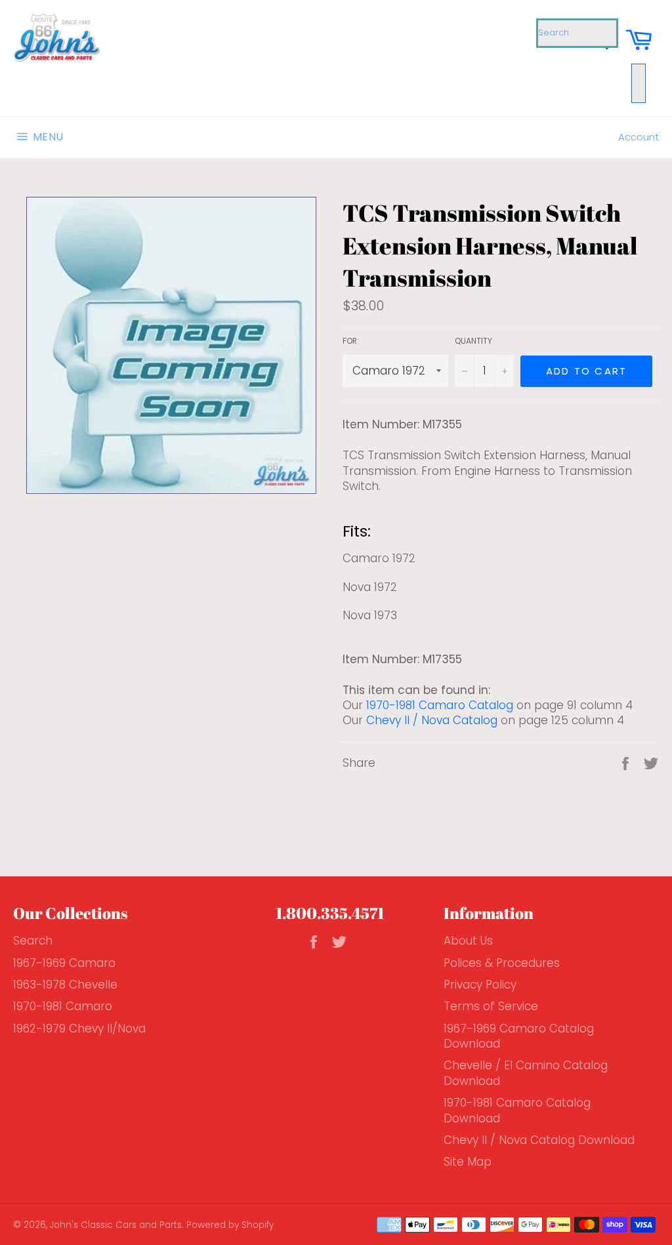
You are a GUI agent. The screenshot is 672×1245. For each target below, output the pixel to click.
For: (351, 341)
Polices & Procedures (502, 963)
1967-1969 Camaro (64, 963)
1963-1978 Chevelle (65, 984)
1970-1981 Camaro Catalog (439, 705)
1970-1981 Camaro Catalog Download (517, 1110)
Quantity (473, 341)
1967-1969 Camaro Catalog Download (519, 1036)
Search (32, 941)
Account (638, 137)
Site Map (468, 1162)
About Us (468, 941)
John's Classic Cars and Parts (116, 1225)
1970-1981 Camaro (62, 1006)
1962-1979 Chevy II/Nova (79, 1028)
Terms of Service (491, 1006)
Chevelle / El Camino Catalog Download (526, 1072)
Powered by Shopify (230, 1225)
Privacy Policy (480, 984)
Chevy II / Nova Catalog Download (539, 1140)
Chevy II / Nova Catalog (431, 720)
